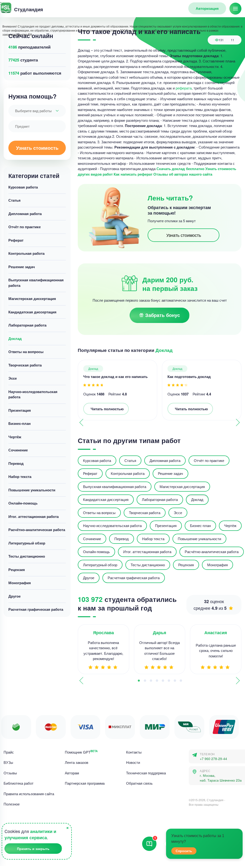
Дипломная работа (25, 213)
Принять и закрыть (33, 848)
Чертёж (14, 436)
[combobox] (37, 111)
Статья (14, 200)
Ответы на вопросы (26, 351)
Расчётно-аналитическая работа (36, 529)
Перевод (16, 463)
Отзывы (10, 772)
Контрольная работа (26, 253)
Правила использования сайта (29, 793)
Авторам (72, 772)
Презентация (19, 410)
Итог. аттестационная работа (33, 516)
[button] (237, 422)
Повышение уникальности (31, 490)
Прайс (9, 752)
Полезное (12, 803)
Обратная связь (139, 783)
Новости (133, 762)
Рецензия (16, 569)
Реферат (15, 240)
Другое (14, 596)
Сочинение (18, 450)
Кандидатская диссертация (32, 312)
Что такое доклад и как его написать (115, 376)
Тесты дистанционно (26, 556)
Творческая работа (25, 365)
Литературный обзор (26, 543)
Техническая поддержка (146, 772)
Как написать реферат (133, 174)
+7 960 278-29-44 (213, 758)
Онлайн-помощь (23, 503)
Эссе (12, 378)
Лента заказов (76, 762)
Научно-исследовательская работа (32, 394)
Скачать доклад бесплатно (180, 168)
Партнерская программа (85, 783)
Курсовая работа (23, 187)
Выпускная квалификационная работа (36, 282)
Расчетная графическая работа (35, 609)
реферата (184, 87)
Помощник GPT (81, 752)
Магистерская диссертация (32, 298)
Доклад (15, 338)
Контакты (134, 752)
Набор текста (19, 476)
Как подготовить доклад (189, 376)
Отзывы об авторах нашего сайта (182, 174)
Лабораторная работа (27, 325)
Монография (19, 582)
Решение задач (21, 266)
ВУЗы (8, 762)
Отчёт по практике (24, 226)
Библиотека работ (18, 783)
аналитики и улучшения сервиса (30, 834)
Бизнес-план (19, 423)
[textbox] (37, 111)
